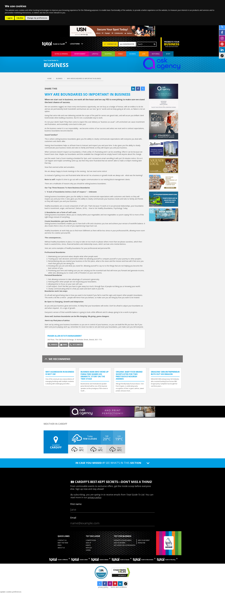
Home (49, 79)
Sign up (88, 543)
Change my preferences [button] (37, 18)
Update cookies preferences (10, 592)
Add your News (119, 543)
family (120, 54)
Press (59, 545)
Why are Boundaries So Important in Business (84, 79)
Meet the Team (63, 543)
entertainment (79, 54)
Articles (89, 548)
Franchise (141, 543)
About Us (61, 548)
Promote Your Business (122, 540)
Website (54, 345)
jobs (143, 54)
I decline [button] (19, 18)
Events (88, 545)
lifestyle (95, 54)
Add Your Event (144, 540)
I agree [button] (10, 18)
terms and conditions (119, 587)
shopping (108, 54)
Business (132, 54)
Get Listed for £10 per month (124, 545)
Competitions (91, 540)
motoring (155, 54)
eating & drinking (61, 54)
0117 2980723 (77, 345)
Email (65, 345)
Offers (88, 550)
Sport (168, 54)
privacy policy (103, 587)
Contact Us (62, 540)
